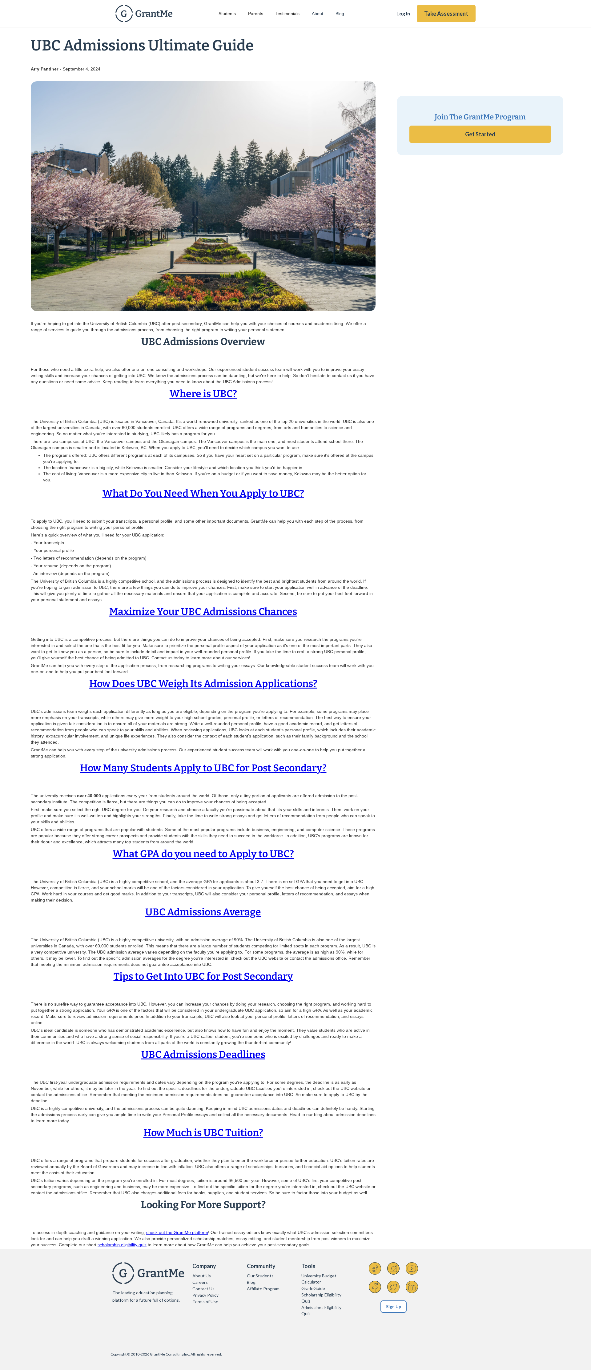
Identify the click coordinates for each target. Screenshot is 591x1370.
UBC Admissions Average (203, 912)
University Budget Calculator (318, 1278)
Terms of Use (205, 1301)
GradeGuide (313, 1288)
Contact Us (203, 1288)
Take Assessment (446, 13)
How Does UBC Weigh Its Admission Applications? (203, 683)
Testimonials (287, 13)
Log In (403, 13)
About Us (201, 1275)
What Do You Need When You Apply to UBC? (203, 493)
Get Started (480, 134)
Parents (255, 13)
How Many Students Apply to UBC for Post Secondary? (203, 768)
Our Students (260, 1275)
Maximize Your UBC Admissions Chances (203, 611)
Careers (200, 1282)
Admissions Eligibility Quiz (321, 1310)
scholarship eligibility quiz (122, 1244)
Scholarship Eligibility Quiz (321, 1298)
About (317, 13)
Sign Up (393, 1306)
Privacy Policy (205, 1295)
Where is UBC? (203, 394)
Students (227, 13)
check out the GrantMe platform (177, 1232)
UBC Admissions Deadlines (203, 1054)
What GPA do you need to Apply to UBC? (203, 854)
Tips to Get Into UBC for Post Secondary (203, 976)
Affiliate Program (263, 1288)
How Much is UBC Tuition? (203, 1133)
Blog (340, 13)
